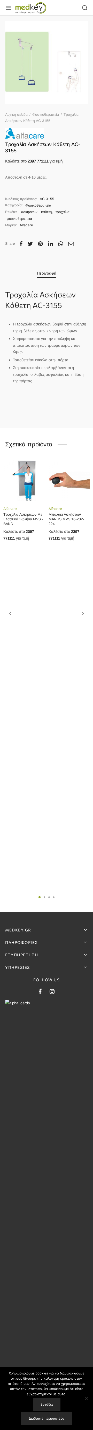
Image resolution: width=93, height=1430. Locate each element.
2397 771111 (38, 161)
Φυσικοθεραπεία (45, 114)
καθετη (46, 212)
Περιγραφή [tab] (46, 273)
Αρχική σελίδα (16, 114)
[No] (86, 1398)
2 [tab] (44, 897)
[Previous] (10, 613)
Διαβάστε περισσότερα (46, 1418)
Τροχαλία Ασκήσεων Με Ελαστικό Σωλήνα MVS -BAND (23, 519)
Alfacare (26, 225)
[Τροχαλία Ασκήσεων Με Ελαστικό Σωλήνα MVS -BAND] (24, 480)
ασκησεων (29, 212)
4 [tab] (54, 897)
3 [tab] (49, 897)
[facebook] (40, 992)
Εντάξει (47, 1404)
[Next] (83, 613)
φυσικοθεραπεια (19, 219)
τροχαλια (62, 212)
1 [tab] (39, 897)
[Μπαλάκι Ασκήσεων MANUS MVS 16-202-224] (69, 480)
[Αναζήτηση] (85, 8)
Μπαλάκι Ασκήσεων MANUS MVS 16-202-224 (66, 519)
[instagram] (52, 992)
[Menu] (8, 7)
